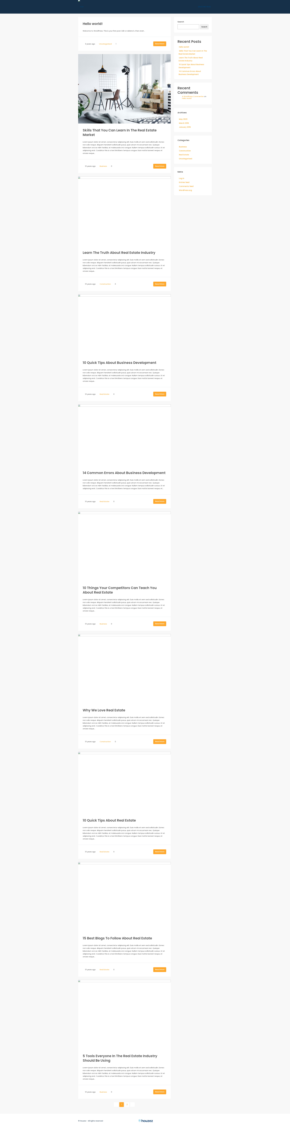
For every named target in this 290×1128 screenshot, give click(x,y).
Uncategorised (105, 44)
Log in (181, 178)
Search (181, 22)
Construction (105, 284)
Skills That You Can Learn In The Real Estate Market (120, 132)
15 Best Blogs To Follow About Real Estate (117, 938)
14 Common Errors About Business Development (124, 472)
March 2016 (184, 123)
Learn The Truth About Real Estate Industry (119, 252)
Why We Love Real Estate (104, 710)
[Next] (132, 1104)
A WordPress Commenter (193, 96)
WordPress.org (185, 190)
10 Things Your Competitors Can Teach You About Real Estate (120, 590)
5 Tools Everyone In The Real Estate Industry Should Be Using (120, 1058)
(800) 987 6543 (204, 7)
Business (103, 166)
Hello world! (93, 23)
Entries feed (184, 182)
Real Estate (104, 394)
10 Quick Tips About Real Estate (109, 820)
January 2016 (185, 127)
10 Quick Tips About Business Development (119, 362)
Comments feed (186, 186)
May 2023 (183, 119)
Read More (159, 44)
